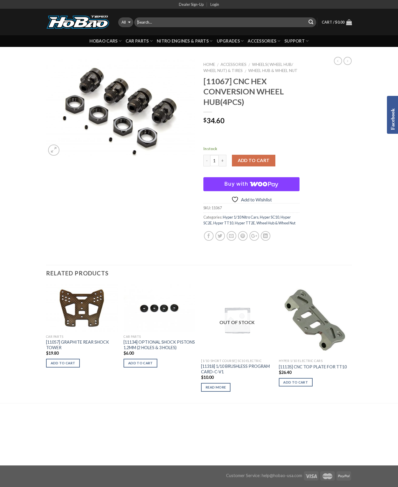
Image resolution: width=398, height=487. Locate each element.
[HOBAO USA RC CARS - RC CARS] (78, 22)
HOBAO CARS (103, 40)
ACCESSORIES (262, 40)
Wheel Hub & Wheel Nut (272, 70)
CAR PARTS (137, 40)
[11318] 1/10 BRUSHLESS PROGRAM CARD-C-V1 (235, 369)
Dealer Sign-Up (191, 4)
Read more (216, 387)
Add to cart (254, 160)
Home (209, 64)
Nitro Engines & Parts (183, 40)
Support (294, 40)
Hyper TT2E (245, 223)
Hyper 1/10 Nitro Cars (240, 217)
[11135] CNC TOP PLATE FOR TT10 (313, 366)
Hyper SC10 (269, 217)
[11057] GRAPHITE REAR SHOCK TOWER (77, 345)
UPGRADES (228, 40)
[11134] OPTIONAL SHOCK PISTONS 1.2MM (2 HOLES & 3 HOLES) (159, 345)
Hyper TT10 (223, 223)
